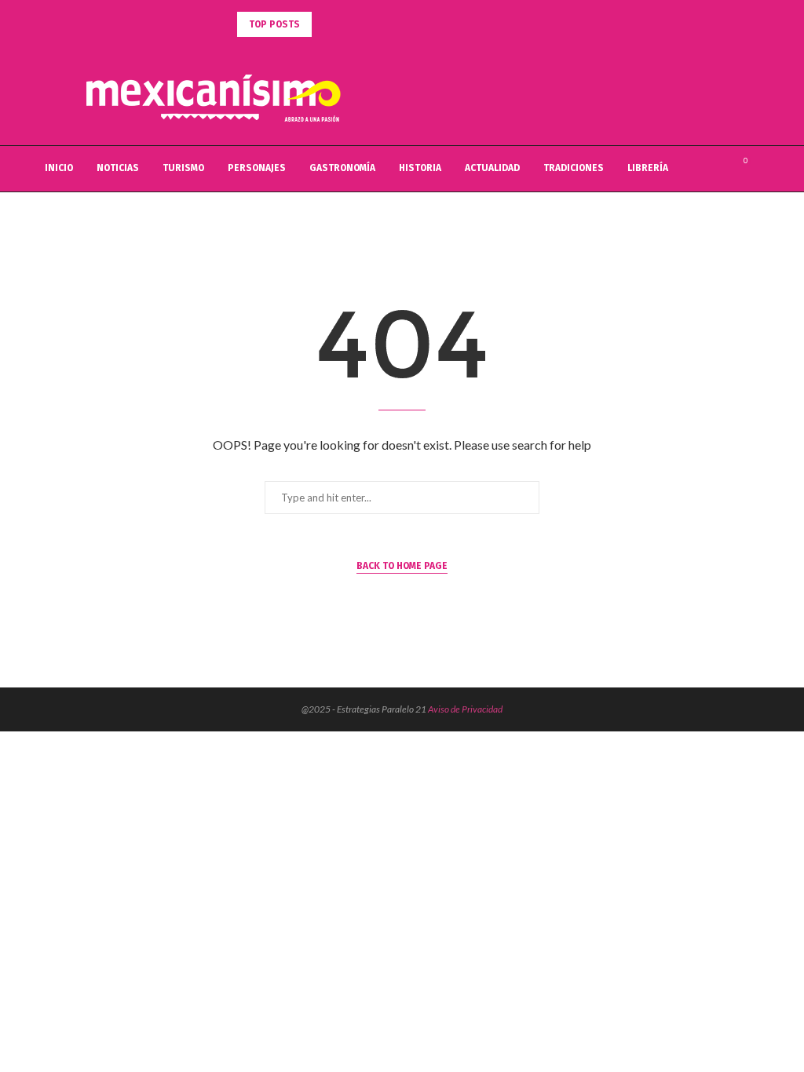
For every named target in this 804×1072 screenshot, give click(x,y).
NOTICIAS (118, 167)
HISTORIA (420, 167)
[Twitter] (700, 168)
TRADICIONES (573, 167)
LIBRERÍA (647, 167)
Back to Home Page (402, 565)
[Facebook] (684, 168)
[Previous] (326, 24)
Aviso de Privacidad (465, 709)
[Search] (763, 168)
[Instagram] (717, 168)
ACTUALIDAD (492, 167)
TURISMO (183, 167)
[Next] (346, 24)
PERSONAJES (257, 167)
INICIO (59, 167)
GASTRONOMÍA (342, 167)
